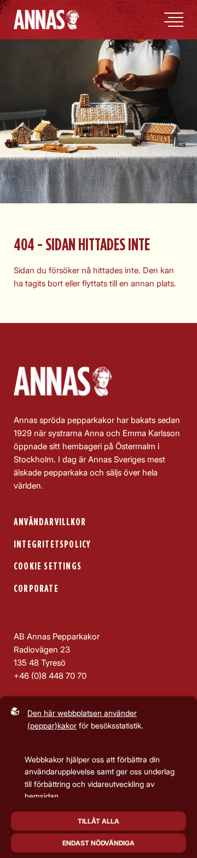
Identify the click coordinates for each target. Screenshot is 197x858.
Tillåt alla (98, 821)
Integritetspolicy (52, 544)
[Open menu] (173, 20)
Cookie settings (48, 566)
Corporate (36, 589)
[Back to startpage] (46, 19)
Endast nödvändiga (98, 843)
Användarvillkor (50, 522)
